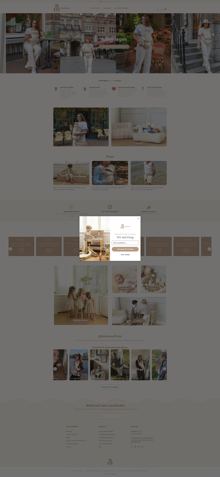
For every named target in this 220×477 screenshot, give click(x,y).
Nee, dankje (125, 254)
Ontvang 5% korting (125, 249)
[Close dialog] (138, 218)
